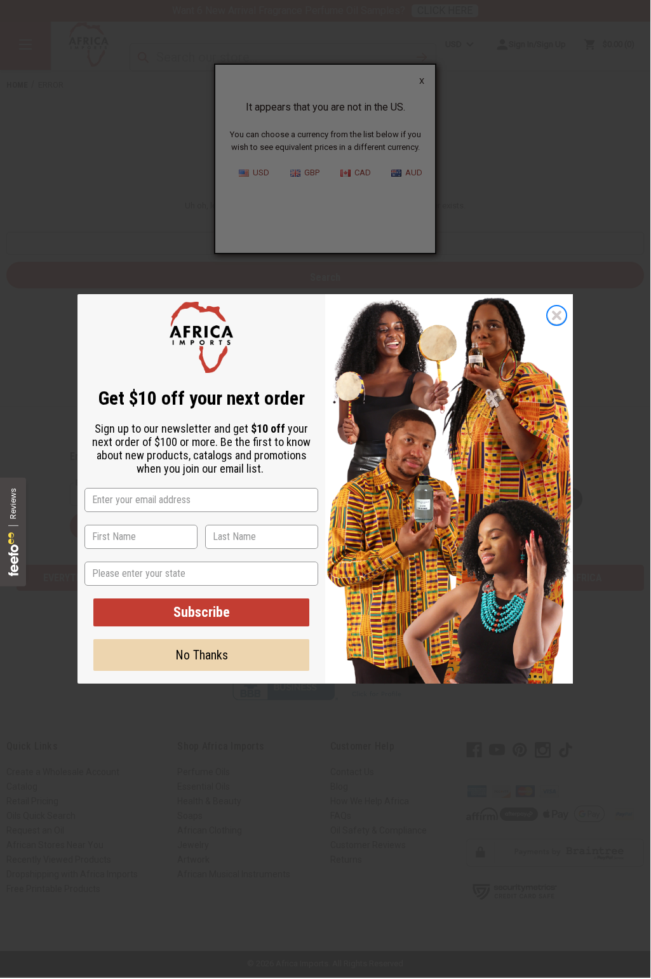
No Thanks (201, 655)
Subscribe (201, 612)
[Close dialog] (556, 315)
